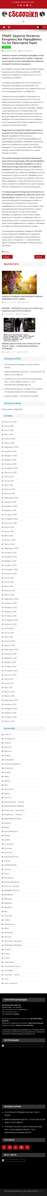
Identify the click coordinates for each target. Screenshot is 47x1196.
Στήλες (7, 958)
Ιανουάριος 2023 (10, 603)
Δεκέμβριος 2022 (10, 607)
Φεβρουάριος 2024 (11, 548)
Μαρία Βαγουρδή (27, 51)
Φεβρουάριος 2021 (11, 700)
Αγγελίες (7, 743)
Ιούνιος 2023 (9, 582)
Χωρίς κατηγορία (10, 983)
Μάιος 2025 (8, 485)
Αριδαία (7, 781)
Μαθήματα (8, 903)
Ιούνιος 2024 (9, 531)
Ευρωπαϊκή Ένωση (11, 857)
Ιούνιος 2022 (9, 633)
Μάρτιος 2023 (9, 595)
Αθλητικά (7, 751)
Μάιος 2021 (8, 687)
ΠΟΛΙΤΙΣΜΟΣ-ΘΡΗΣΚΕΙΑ (13, 945)
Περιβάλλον (8, 932)
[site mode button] (39, 27)
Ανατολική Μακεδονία (12, 764)
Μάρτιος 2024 (9, 544)
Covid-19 (7, 734)
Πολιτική (7, 937)
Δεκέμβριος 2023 (10, 557)
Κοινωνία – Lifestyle (11, 886)
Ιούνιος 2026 (9, 430)
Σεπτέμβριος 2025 (11, 468)
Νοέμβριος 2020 (10, 713)
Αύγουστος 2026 (10, 422)
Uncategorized (9, 739)
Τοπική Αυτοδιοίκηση (12, 966)
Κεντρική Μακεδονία (11, 882)
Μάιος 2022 (8, 637)
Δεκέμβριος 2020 (10, 709)
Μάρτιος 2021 (9, 696)
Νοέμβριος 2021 (10, 662)
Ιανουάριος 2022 (10, 654)
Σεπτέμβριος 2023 (11, 569)
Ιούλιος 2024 (9, 527)
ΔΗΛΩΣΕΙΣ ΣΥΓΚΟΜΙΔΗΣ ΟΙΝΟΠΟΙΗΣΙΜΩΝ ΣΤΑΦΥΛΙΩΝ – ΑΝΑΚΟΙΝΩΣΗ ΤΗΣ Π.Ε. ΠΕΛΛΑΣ (22, 298)
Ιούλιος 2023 (9, 578)
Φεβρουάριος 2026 (11, 447)
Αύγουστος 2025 (10, 472)
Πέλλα (6, 928)
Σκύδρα (7, 954)
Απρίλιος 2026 (9, 439)
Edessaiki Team (24, 302)
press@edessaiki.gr (12, 1012)
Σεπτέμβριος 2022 (11, 620)
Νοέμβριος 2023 (10, 561)
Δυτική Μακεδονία (11, 831)
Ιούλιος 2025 (9, 477)
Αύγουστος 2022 (10, 624)
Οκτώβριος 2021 (10, 666)
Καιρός (6, 874)
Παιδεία (7, 920)
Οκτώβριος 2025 (10, 464)
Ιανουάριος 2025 (10, 502)
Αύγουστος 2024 (10, 523)
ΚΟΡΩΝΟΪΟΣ (8, 895)
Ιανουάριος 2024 (10, 552)
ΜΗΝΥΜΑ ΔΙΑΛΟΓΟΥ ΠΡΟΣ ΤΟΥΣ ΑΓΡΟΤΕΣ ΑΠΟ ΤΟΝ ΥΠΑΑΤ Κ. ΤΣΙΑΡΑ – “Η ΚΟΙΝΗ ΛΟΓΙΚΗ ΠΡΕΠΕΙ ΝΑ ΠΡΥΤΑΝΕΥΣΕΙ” (21, 346)
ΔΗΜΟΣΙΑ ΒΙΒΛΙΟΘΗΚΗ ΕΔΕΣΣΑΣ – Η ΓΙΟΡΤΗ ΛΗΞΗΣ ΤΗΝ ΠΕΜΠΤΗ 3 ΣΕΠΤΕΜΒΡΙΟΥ (24, 373)
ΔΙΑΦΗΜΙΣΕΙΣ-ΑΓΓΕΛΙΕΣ (12, 819)
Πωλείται (7, 949)
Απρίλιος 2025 (9, 489)
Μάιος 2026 (8, 434)
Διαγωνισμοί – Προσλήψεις (14, 810)
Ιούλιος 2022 (9, 628)
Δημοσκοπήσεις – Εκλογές (14, 802)
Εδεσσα (7, 836)
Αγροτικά (6, 47)
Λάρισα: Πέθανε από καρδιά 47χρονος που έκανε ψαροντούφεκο (9, 257)
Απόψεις (7, 772)
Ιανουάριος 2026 (10, 451)
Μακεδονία (8, 907)
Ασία (6, 785)
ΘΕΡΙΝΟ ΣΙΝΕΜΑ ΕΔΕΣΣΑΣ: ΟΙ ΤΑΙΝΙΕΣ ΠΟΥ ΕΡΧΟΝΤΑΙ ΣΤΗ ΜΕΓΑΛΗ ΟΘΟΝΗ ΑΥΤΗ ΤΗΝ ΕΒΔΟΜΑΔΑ (23, 390)
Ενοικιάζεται (9, 844)
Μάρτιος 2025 (9, 493)
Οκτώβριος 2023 (10, 565)
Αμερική (7, 755)
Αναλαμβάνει (9, 760)
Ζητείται (7, 869)
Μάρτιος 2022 (9, 645)
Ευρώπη (7, 861)
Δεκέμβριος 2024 (10, 506)
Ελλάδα (7, 840)
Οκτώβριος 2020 (10, 717)
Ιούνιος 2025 (9, 481)
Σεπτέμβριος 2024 (11, 519)
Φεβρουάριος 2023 (11, 599)
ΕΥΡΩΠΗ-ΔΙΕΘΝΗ (10, 865)
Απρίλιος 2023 (9, 590)
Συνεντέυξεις (9, 962)
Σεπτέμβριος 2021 (11, 671)
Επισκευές (8, 848)
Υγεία (6, 979)
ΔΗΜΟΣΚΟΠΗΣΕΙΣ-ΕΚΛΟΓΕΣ (14, 806)
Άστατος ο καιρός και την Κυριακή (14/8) (40, 257)
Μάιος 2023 (8, 586)
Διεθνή (6, 827)
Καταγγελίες (8, 878)
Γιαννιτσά (7, 798)
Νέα (5, 911)
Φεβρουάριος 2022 (11, 649)
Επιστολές (8, 852)
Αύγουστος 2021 (10, 675)
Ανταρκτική (8, 768)
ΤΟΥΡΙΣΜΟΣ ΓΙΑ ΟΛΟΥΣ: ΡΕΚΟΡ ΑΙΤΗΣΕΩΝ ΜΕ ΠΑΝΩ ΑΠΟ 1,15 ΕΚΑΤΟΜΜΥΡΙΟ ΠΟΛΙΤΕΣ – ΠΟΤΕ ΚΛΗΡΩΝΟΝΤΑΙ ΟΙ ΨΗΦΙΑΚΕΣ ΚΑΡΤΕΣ (23, 382)
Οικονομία (8, 916)
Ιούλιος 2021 (9, 679)
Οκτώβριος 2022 (10, 616)
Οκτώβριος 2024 (10, 515)
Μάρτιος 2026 (9, 443)
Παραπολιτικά (9, 924)
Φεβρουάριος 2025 (11, 498)
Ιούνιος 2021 (9, 683)
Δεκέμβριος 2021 (10, 658)
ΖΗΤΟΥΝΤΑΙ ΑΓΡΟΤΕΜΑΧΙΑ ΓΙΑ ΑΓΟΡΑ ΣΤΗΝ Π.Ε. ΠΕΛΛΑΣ (22, 366)
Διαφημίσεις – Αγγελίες (13, 814)
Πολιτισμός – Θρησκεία (13, 941)
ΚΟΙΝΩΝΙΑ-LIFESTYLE (12, 890)
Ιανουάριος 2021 (10, 704)
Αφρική (7, 793)
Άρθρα (6, 776)
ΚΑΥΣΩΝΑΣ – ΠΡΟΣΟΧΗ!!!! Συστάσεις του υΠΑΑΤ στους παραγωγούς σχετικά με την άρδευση (22, 309)
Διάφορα (7, 823)
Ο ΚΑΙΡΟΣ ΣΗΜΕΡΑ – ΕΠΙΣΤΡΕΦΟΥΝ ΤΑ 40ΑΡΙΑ (21, 396)
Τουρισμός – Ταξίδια (12, 975)
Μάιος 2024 (8, 536)
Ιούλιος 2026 (9, 426)
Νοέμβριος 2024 (10, 510)
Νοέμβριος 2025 (10, 460)
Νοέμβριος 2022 (10, 612)
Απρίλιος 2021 (9, 692)
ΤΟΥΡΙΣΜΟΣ (8, 970)
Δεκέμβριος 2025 (10, 456)
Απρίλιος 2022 (9, 641)
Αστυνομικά (8, 789)
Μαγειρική (8, 899)
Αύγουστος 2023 (10, 574)
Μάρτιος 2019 (9, 721)
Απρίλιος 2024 (9, 540)
